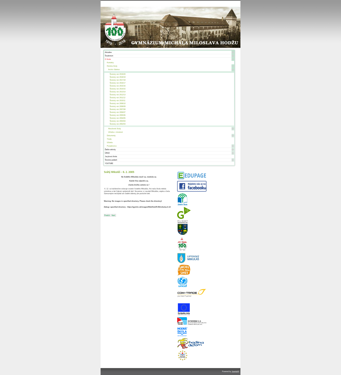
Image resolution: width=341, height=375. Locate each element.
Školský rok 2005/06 (117, 115)
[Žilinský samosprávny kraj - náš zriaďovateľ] (182, 234)
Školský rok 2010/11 (117, 101)
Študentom (109, 56)
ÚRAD (107, 153)
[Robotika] (191, 324)
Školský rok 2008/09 (117, 106)
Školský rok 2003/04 (117, 121)
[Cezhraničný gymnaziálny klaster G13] (184, 218)
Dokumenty (111, 136)
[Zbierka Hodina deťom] (190, 348)
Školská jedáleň (111, 160)
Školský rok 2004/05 (117, 118)
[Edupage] (191, 179)
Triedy (109, 139)
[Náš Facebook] (191, 191)
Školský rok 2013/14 (117, 92)
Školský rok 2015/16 (117, 86)
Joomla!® (235, 371)
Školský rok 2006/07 (117, 112)
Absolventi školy (114, 129)
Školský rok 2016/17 (117, 83)
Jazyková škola (111, 156)
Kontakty (110, 63)
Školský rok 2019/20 (117, 74)
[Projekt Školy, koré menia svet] (183, 275)
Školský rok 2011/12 (117, 98)
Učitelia (110, 142)
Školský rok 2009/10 (117, 103)
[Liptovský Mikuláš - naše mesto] (188, 263)
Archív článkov (114, 69)
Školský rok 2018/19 (117, 77)
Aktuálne (108, 52)
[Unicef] (182, 287)
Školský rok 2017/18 (117, 80)
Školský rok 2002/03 (117, 124)
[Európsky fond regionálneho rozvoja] (183, 315)
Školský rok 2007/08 (117, 109)
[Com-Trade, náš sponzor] (191, 297)
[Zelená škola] (182, 205)
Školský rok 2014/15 (117, 89)
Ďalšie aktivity (110, 150)
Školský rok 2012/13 (117, 95)
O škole (108, 59)
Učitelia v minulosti (115, 132)
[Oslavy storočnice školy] (182, 251)
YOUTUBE (109, 163)
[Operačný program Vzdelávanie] (182, 360)
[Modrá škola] (182, 336)
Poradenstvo (112, 146)
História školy (112, 66)
